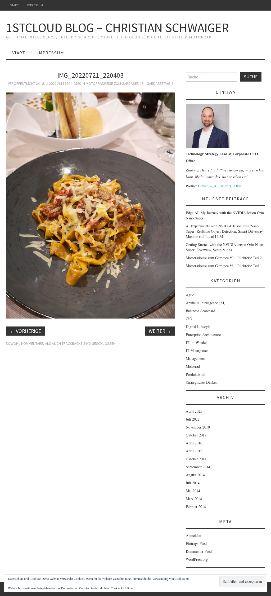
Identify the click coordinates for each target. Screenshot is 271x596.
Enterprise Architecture (203, 334)
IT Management (198, 350)
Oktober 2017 (196, 435)
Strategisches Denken (202, 382)
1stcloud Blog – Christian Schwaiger (117, 28)
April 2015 (194, 450)
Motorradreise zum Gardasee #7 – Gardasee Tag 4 (129, 83)
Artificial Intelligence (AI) (205, 302)
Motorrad (193, 366)
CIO (189, 318)
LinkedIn (205, 185)
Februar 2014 (196, 506)
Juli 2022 (193, 419)
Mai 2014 (193, 490)
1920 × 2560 (72, 83)
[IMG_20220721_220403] (90, 205)
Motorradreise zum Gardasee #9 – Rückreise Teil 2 (224, 257)
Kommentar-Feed (199, 551)
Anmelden (193, 535)
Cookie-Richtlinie (122, 588)
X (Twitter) (222, 185)
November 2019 (198, 427)
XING (237, 185)
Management (195, 358)
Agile (190, 294)
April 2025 (194, 411)
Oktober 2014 (196, 458)
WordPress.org (197, 559)
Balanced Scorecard (200, 310)
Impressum (35, 5)
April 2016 (194, 442)
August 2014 (195, 474)
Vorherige (25, 331)
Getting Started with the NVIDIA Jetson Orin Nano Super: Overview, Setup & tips (224, 247)
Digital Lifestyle (198, 326)
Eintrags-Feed (196, 543)
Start (14, 5)
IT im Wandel (196, 342)
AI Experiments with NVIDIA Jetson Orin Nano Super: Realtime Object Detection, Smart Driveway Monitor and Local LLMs (224, 231)
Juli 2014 (193, 482)
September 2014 (198, 466)
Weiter (160, 331)
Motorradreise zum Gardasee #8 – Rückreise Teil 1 (224, 265)
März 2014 (194, 498)
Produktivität (195, 374)
